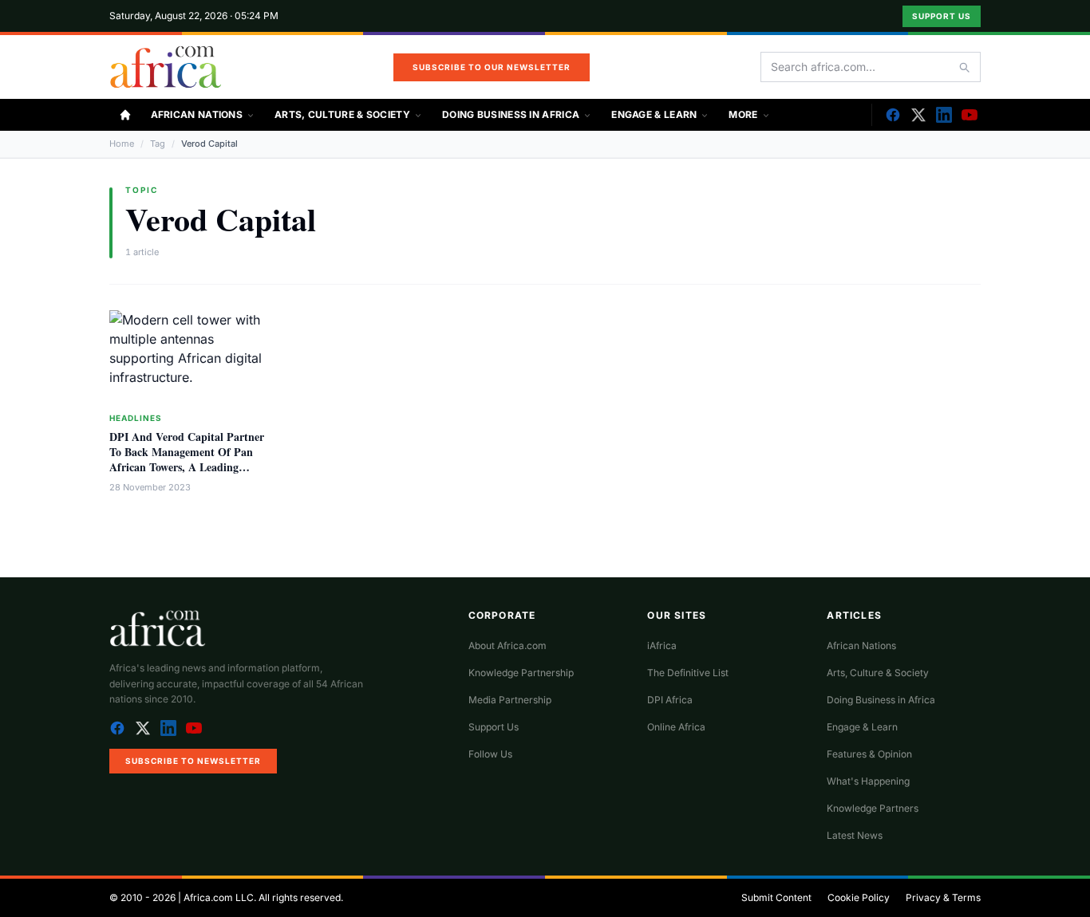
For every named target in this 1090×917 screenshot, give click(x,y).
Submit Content (776, 897)
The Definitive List (688, 673)
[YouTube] (969, 115)
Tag (157, 143)
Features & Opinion (869, 754)
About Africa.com (507, 645)
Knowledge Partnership (521, 673)
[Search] (964, 67)
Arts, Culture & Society (342, 114)
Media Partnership (509, 700)
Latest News (855, 835)
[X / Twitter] (143, 728)
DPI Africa (670, 700)
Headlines (135, 418)
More (743, 114)
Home (121, 143)
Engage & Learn (654, 114)
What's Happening (868, 781)
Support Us (941, 16)
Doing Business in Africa (510, 114)
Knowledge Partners (872, 808)
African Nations (197, 114)
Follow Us (490, 754)
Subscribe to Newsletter (193, 760)
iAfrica (662, 645)
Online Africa (676, 727)
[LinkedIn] (944, 115)
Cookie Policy (858, 897)
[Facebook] (893, 115)
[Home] (125, 115)
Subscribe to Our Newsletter (492, 67)
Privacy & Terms (943, 897)
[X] (918, 115)
